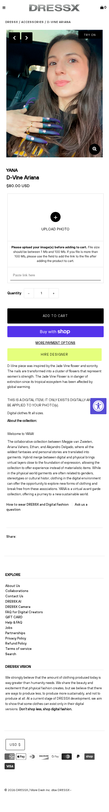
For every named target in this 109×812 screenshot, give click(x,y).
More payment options (55, 343)
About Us (12, 586)
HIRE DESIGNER (54, 354)
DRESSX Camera (17, 607)
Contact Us (14, 596)
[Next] (26, 37)
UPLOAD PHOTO (55, 238)
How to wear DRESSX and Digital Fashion (37, 504)
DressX (11, 21)
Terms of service (18, 649)
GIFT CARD (14, 617)
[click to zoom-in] (94, 149)
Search (10, 654)
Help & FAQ (13, 622)
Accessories (32, 21)
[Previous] (14, 37)
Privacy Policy (15, 638)
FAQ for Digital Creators (24, 612)
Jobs (8, 628)
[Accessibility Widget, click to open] (98, 406)
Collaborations (16, 591)
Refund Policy (16, 643)
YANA (12, 170)
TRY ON (90, 34)
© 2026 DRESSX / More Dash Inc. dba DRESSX (36, 790)
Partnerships (15, 633)
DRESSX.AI (13, 601)
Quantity (14, 293)
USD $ (15, 745)
